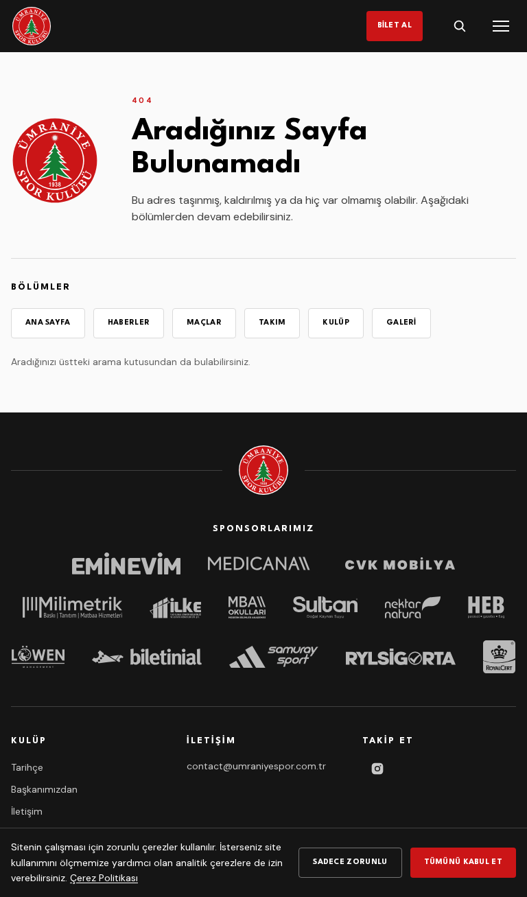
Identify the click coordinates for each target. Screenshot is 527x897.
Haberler (129, 323)
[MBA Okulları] (247, 607)
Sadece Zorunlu (350, 862)
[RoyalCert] (499, 656)
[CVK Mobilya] (400, 563)
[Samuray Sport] (273, 657)
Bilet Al (394, 26)
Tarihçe (27, 767)
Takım (272, 323)
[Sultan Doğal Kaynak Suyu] (325, 607)
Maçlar (204, 323)
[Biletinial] (147, 657)
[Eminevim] (126, 563)
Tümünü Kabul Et (463, 862)
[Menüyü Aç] (501, 26)
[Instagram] (377, 769)
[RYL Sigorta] (401, 657)
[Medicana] (263, 563)
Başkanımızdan (44, 789)
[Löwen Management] (38, 657)
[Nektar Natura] (413, 607)
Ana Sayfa (48, 323)
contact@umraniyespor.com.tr (256, 766)
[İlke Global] (176, 607)
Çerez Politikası (104, 878)
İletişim (27, 811)
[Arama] (460, 26)
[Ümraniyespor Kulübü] (31, 26)
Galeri (401, 323)
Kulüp (336, 323)
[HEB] (486, 607)
